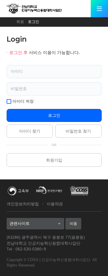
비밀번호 (19, 88)
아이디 (17, 71)
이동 (73, 223)
